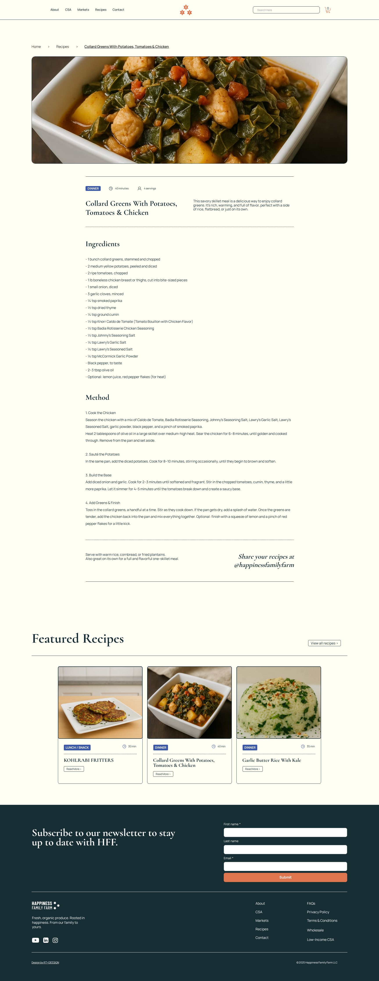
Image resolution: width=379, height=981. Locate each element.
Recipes (62, 46)
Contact (262, 937)
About (260, 903)
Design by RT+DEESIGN (45, 962)
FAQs (311, 903)
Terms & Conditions (322, 920)
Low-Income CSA (320, 939)
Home (36, 46)
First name (232, 824)
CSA (259, 911)
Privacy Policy (318, 911)
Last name (231, 841)
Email (228, 858)
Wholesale (315, 930)
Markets (262, 920)
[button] (328, 10)
